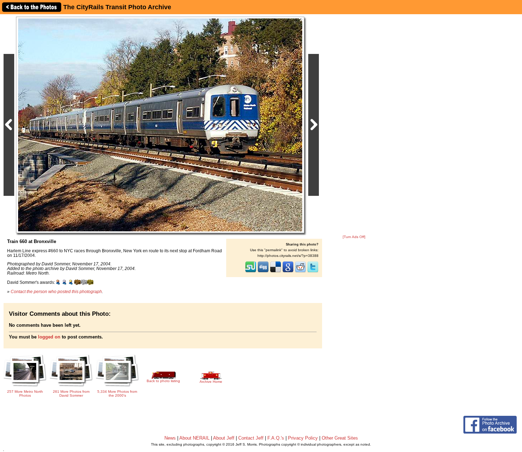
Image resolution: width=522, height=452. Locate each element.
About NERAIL (194, 438)
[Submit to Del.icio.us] (275, 272)
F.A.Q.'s (275, 438)
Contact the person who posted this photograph (56, 291)
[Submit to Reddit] (300, 272)
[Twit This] (313, 272)
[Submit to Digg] (263, 272)
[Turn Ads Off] (354, 237)
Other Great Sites (340, 438)
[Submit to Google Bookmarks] (288, 272)
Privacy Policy (303, 438)
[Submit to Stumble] (250, 272)
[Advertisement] (354, 124)
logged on (49, 337)
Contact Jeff (250, 438)
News (170, 438)
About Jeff (223, 438)
